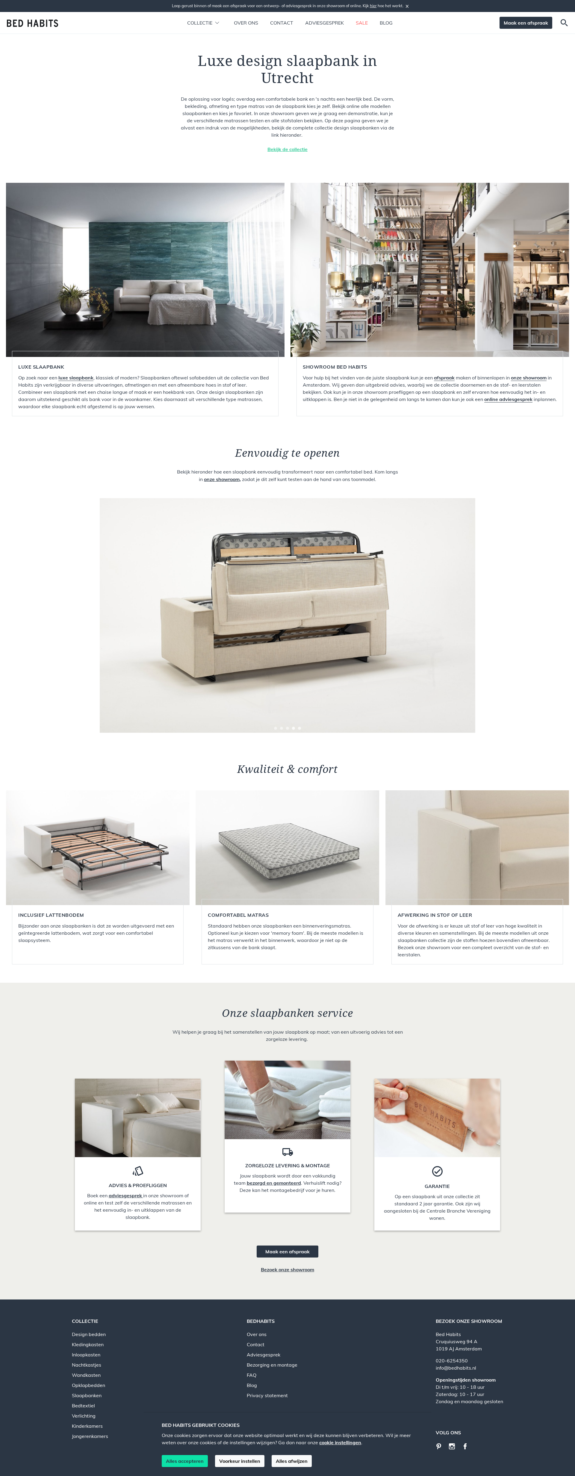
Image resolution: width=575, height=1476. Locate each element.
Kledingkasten (88, 1344)
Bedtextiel (83, 1406)
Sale (362, 23)
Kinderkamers (87, 1426)
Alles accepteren (185, 1461)
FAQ (251, 1375)
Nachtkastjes (86, 1365)
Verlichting (84, 1416)
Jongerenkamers (90, 1436)
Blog (386, 23)
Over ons (246, 23)
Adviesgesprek (324, 23)
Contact (281, 23)
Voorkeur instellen (239, 1461)
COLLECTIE (85, 1321)
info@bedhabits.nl (456, 1368)
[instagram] (454, 1446)
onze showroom (222, 479)
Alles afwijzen (292, 1461)
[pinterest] (442, 1446)
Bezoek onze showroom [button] (287, 1270)
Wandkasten (86, 1375)
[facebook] (467, 1446)
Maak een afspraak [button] (526, 23)
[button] (199, 22)
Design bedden (89, 1334)
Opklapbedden (88, 1385)
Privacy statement (267, 1395)
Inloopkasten (86, 1355)
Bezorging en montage (272, 1365)
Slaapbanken (87, 1395)
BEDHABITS (261, 1321)
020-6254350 (452, 1361)
